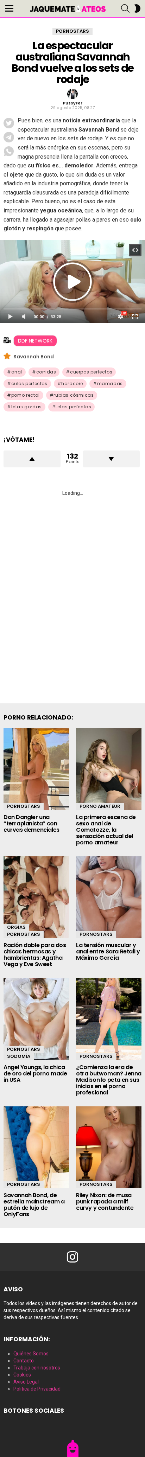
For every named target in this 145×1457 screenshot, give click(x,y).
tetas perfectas (73, 407)
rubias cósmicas (73, 395)
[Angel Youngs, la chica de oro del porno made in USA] (36, 1019)
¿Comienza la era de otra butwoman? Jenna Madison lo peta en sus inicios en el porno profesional (108, 1080)
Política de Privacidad (37, 1389)
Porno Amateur (100, 806)
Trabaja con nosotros (36, 1367)
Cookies (22, 1375)
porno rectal (25, 395)
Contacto (23, 1360)
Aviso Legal (26, 1382)
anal (16, 372)
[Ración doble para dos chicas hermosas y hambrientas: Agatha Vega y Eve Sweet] (36, 897)
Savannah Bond (33, 356)
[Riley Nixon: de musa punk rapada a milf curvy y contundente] (108, 1147)
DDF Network (35, 340)
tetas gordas (26, 407)
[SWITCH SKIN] (137, 8)
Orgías (16, 927)
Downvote (111, 458)
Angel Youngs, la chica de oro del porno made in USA (35, 1073)
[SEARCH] (125, 8)
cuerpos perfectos (91, 372)
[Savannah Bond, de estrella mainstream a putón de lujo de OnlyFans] (36, 1147)
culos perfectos (29, 383)
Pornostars (23, 806)
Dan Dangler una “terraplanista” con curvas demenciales (31, 823)
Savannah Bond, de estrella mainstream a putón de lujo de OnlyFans (34, 1204)
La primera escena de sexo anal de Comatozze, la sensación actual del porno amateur (106, 829)
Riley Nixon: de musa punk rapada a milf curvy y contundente (104, 1201)
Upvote (32, 458)
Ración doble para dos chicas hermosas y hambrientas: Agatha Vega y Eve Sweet (35, 954)
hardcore (72, 383)
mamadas (110, 383)
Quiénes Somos (31, 1353)
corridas (46, 372)
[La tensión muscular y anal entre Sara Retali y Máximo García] (108, 897)
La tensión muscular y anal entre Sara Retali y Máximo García (108, 951)
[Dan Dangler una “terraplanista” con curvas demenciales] (36, 769)
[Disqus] (72, 591)
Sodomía (18, 1056)
